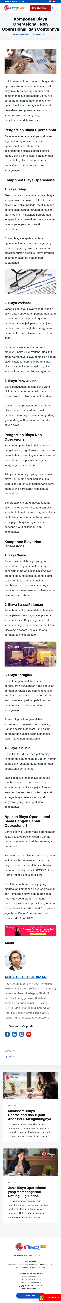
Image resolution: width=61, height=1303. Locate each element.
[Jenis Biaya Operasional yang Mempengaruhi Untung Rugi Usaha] (30, 1162)
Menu (57, 8)
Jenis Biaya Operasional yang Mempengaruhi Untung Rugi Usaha (27, 1192)
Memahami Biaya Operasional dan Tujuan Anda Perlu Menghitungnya (29, 1115)
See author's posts (21, 1026)
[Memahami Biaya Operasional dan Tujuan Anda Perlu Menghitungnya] (30, 1085)
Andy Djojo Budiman (23, 34)
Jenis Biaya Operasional (26, 913)
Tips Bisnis (9, 1056)
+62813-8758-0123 (33, 1285)
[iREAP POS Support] (50, 1300)
